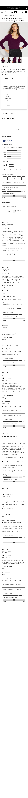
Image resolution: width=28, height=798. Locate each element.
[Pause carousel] (27, 8)
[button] (26, 12)
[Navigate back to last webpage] (2, 16)
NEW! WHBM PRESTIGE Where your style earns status (14, 7)
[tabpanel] (14, 369)
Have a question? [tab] (15, 129)
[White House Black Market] (14, 12)
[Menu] (2, 11)
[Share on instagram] (10, 118)
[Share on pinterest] (13, 118)
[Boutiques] (6, 12)
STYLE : (4, 81)
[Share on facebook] (8, 118)
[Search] (22, 12)
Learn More (14, 8)
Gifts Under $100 (8, 15)
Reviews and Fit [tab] (5, 129)
